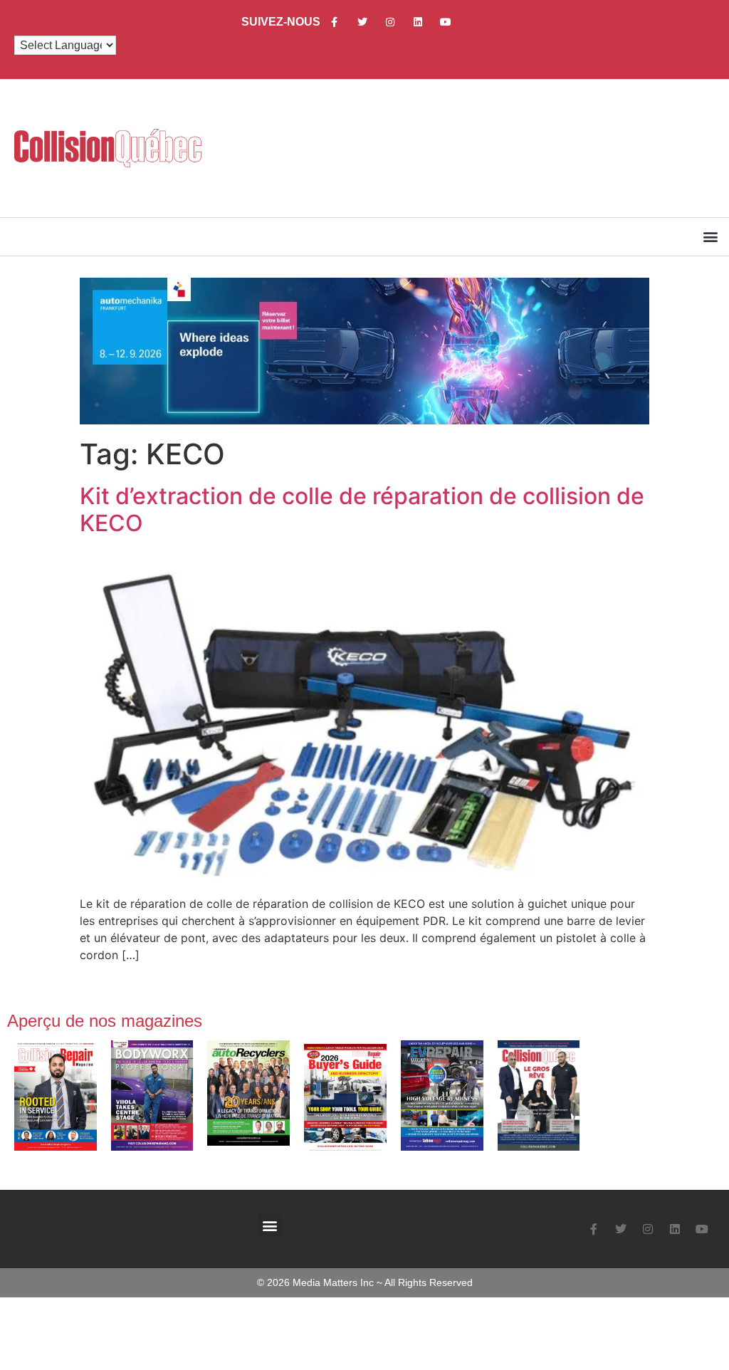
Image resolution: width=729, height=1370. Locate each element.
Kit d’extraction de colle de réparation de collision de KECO (362, 509)
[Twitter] (362, 22)
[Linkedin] (417, 22)
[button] (710, 237)
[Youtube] (446, 22)
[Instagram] (390, 22)
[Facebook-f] (334, 22)
